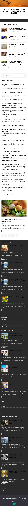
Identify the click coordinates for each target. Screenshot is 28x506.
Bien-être (3, 319)
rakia (18, 39)
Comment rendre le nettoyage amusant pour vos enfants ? (17, 53)
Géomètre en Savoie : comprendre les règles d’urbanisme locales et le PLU (17, 263)
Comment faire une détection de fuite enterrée (17, 37)
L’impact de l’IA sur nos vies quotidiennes (11, 114)
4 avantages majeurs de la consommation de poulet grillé (17, 28)
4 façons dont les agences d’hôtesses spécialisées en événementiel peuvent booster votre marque (13, 188)
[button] (26, 20)
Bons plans (4, 322)
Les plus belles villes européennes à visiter (11, 138)
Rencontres (4, 493)
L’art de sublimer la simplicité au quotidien (11, 92)
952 (13, 235)
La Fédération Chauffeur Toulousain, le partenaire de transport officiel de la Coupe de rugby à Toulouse (12, 63)
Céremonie (3, 324)
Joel (9, 67)
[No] (26, 500)
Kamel (18, 31)
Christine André (5, 193)
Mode (2, 413)
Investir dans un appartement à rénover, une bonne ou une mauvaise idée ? (17, 439)
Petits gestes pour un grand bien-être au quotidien (13, 107)
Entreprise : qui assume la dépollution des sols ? (12, 140)
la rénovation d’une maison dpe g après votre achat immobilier (16, 334)
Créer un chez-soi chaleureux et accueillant (11, 117)
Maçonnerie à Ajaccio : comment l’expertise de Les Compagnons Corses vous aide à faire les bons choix (13, 121)
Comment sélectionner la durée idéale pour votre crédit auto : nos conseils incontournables (17, 456)
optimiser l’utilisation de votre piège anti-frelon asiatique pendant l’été (17, 297)
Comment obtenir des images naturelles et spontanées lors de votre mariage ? (17, 352)
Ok (14, 503)
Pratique (3, 217)
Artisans (3, 314)
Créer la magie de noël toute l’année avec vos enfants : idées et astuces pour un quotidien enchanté (13, 167)
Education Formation (6, 326)
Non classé (3, 488)
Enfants (3, 401)
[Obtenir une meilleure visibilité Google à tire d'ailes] (14, 5)
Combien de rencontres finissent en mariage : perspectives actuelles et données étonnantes (13, 175)
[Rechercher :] (14, 75)
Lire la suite (4, 259)
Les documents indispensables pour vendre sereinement (17, 366)
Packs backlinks (5, 187)
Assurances (4, 317)
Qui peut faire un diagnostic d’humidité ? (16, 45)
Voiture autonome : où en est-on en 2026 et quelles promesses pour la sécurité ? (17, 422)
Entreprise (3, 404)
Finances (3, 406)
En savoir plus (5, 231)
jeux (2, 408)
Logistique (3, 411)
